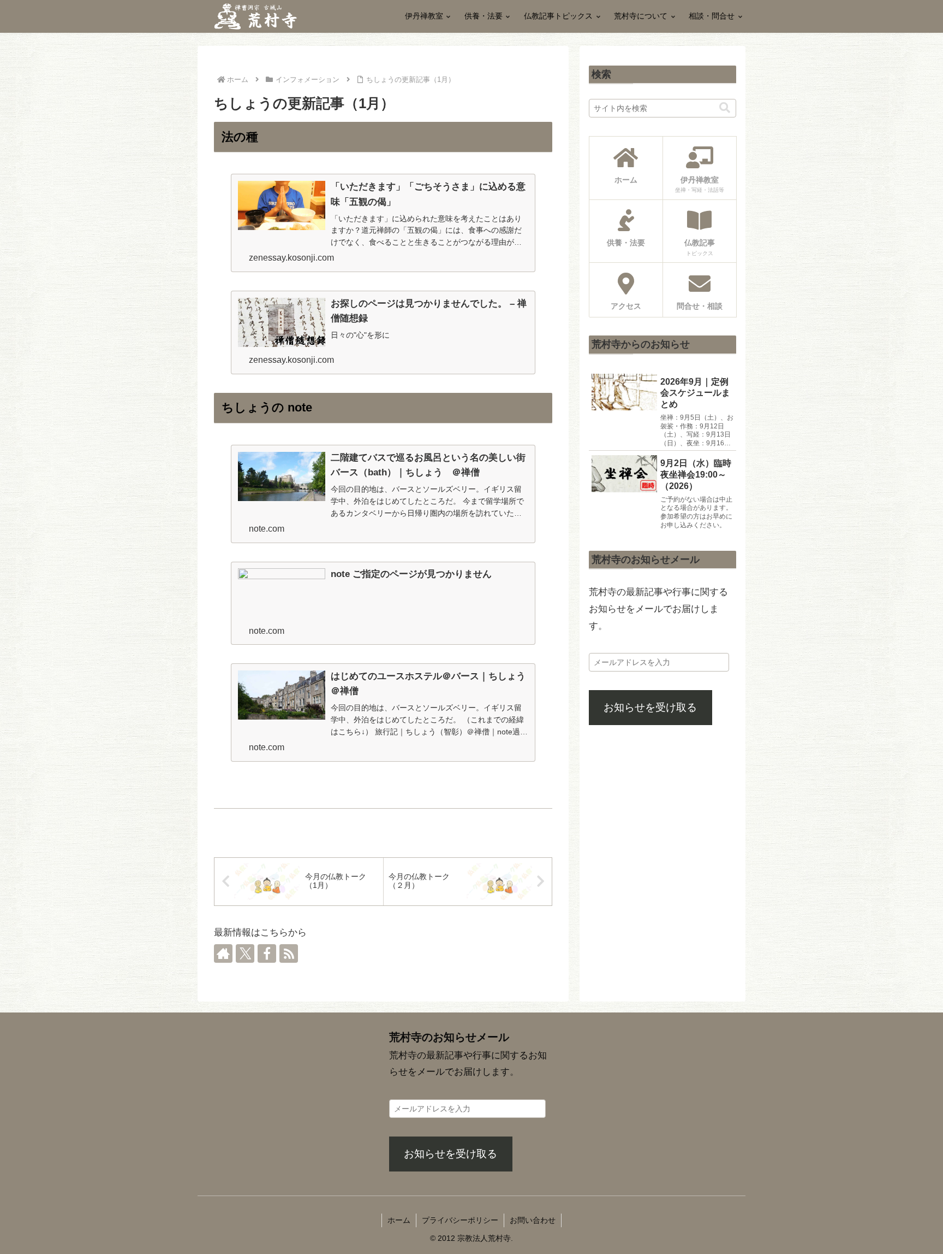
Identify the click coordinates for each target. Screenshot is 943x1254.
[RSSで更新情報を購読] (288, 953)
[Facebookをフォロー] (267, 953)
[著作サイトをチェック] (223, 953)
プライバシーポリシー (460, 1220)
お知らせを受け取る (650, 707)
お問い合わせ (533, 1220)
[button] (725, 108)
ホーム (398, 1220)
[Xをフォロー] (245, 953)
